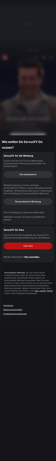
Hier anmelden (31, 257)
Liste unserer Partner (44, 291)
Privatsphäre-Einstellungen (15, 314)
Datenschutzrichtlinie (12, 310)
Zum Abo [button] (28, 246)
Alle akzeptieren (28, 174)
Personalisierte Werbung (28, 201)
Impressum (8, 305)
